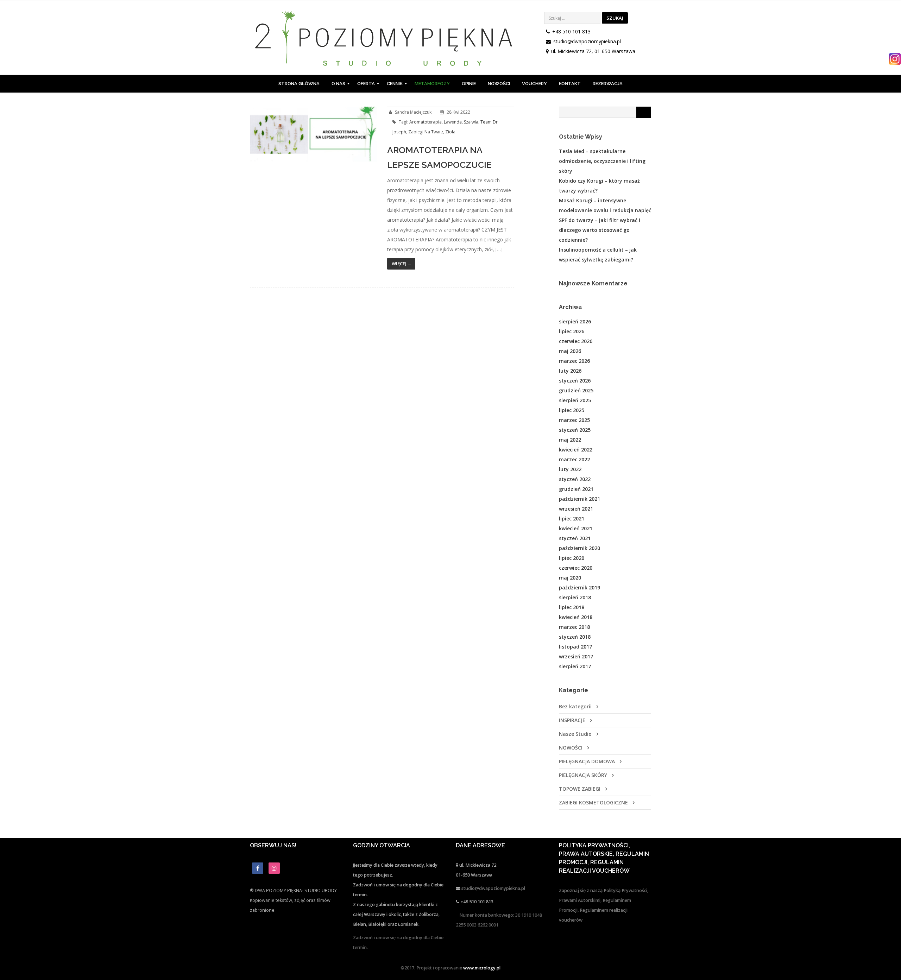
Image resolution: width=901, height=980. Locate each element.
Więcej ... (401, 263)
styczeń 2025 (575, 429)
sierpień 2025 (575, 400)
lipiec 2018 (571, 607)
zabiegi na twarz (425, 132)
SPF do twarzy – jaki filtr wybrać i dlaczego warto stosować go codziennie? (599, 230)
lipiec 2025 (571, 410)
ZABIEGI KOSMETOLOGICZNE (593, 802)
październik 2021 (579, 498)
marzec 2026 (574, 361)
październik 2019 (579, 587)
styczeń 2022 (575, 479)
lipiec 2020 (571, 558)
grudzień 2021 (576, 489)
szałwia (471, 122)
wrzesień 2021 (576, 508)
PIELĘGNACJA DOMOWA (587, 761)
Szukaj (614, 18)
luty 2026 (570, 370)
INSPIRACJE (572, 720)
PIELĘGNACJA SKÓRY (583, 775)
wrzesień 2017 (576, 656)
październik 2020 (579, 548)
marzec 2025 (574, 420)
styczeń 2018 (575, 636)
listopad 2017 (575, 646)
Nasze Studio (575, 734)
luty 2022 (570, 469)
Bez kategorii (575, 706)
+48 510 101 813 (571, 31)
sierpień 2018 (575, 597)
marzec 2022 (574, 459)
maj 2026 (570, 351)
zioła (450, 132)
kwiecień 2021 (575, 528)
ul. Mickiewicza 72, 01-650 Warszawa (593, 51)
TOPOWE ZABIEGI (579, 788)
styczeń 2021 (575, 538)
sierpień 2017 (575, 666)
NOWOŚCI (570, 747)
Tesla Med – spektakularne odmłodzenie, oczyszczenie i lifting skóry (602, 161)
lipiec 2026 (571, 331)
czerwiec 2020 (575, 567)
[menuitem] (299, 84)
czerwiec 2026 (575, 341)
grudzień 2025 (576, 390)
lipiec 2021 (571, 518)
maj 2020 (570, 577)
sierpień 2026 (575, 321)
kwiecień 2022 (575, 449)
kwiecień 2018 (575, 617)
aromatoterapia (425, 122)
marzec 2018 (574, 627)
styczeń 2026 (575, 380)
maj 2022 (570, 439)
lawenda (453, 122)
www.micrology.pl (481, 968)
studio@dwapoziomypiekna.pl (587, 41)
